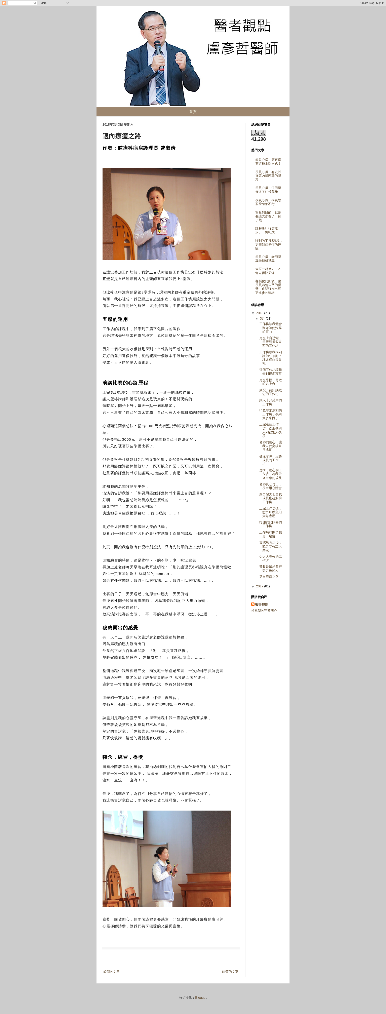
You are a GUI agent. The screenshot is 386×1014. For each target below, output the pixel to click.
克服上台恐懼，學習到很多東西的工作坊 (270, 341)
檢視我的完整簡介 (264, 610)
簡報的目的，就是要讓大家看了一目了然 (268, 216)
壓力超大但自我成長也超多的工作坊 (270, 498)
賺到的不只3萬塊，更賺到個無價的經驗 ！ (269, 244)
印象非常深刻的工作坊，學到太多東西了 (270, 414)
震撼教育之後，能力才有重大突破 (270, 546)
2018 (260, 313)
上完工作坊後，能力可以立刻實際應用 (270, 512)
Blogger (200, 997)
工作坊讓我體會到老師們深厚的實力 (270, 327)
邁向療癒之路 (269, 576)
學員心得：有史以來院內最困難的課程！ (268, 175)
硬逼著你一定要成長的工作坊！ (270, 460)
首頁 (193, 112)
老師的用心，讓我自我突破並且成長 (270, 446)
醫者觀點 (261, 604)
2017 (260, 586)
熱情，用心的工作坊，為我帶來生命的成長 (270, 473)
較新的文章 (112, 971)
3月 (263, 318)
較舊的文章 (230, 971)
